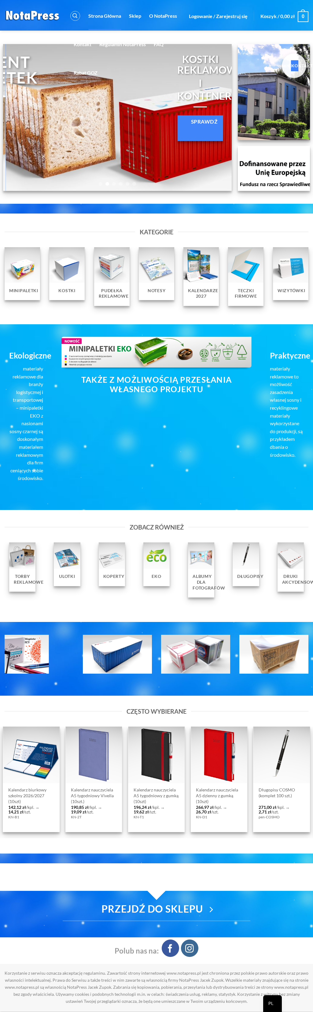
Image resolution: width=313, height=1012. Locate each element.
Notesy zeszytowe (275, 790)
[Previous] (15, 117)
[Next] (219, 117)
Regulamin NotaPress (122, 44)
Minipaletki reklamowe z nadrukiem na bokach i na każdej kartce (156, 795)
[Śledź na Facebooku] (170, 948)
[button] (75, 16)
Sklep (135, 16)
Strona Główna (104, 16)
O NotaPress (163, 16)
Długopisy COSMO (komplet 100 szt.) (89, 792)
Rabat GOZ (86, 73)
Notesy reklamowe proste (213, 792)
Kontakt (82, 44)
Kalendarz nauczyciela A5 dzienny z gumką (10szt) (29, 795)
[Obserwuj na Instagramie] (189, 948)
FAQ (159, 44)
